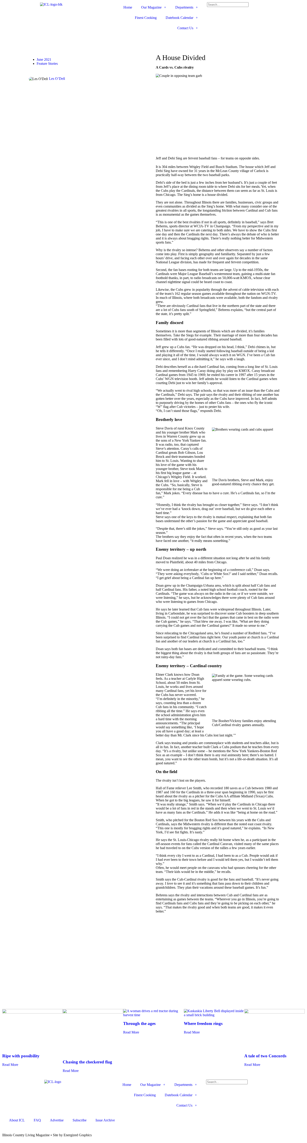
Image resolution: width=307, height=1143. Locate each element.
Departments (184, 7)
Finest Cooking (146, 18)
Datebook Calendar (179, 18)
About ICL (17, 1120)
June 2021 (44, 59)
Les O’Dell (57, 79)
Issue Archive (105, 1120)
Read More (10, 1065)
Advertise (57, 1120)
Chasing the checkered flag (87, 1062)
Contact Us (185, 28)
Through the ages (139, 1023)
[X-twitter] (122, 39)
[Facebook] (110, 39)
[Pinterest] (146, 39)
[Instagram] (134, 39)
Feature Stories (47, 63)
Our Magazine (151, 7)
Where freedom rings (203, 1023)
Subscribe (80, 1120)
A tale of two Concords (265, 1056)
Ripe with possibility (21, 1056)
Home (127, 7)
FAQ (37, 1120)
